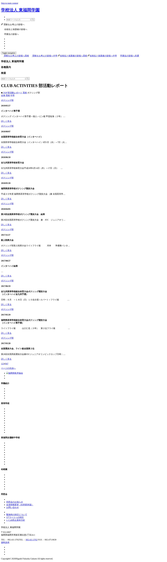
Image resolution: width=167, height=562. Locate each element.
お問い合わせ (12, 507)
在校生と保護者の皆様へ (73, 56)
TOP (5, 93)
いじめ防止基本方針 (15, 520)
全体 (3, 95)
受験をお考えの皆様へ (16, 56)
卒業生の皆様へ (129, 56)
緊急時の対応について (16, 515)
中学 (12, 95)
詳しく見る (6, 121)
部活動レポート (15, 93)
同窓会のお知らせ (14, 502)
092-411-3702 (31, 540)
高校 (25, 93)
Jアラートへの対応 (15, 517)
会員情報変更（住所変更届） (19, 505)
